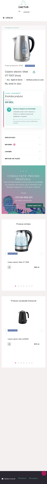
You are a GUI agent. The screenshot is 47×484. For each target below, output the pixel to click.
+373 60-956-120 (23, 197)
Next (41, 253)
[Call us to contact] (44, 473)
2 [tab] (18, 286)
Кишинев (27, 12)
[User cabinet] (41, 18)
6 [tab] (29, 286)
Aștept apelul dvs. (34, 205)
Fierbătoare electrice (12, 28)
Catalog (9, 18)
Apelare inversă (9, 479)
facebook (22, 478)
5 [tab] (26, 286)
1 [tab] (15, 286)
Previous (5, 253)
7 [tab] (31, 286)
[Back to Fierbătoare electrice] (41, 28)
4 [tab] (23, 286)
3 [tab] (20, 286)
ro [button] (19, 11)
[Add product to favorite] (40, 72)
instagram (34, 478)
